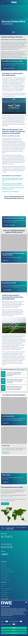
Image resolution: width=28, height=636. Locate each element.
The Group (3, 564)
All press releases (21, 369)
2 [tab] (15, 32)
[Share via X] (11, 536)
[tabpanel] (14, 20)
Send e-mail (5, 503)
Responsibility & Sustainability (7, 572)
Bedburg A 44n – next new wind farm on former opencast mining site (13, 188)
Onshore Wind (9, 528)
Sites (2, 586)
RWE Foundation (5, 596)
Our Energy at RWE (9, 527)
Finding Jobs (4, 584)
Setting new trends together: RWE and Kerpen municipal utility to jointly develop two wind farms (12, 180)
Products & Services (5, 568)
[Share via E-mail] (8, 536)
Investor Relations (5, 575)
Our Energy (3, 566)
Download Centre (5, 592)
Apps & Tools (4, 594)
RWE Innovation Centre (6, 588)
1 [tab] (13, 32)
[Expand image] (24, 520)
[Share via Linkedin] (2, 536)
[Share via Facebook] (5, 536)
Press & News (4, 577)
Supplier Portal (4, 590)
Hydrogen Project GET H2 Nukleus (10, 191)
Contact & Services (5, 579)
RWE (2, 527)
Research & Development (7, 570)
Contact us (4, 554)
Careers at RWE (4, 573)
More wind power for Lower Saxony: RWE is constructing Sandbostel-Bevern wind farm (12, 184)
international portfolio (8, 496)
